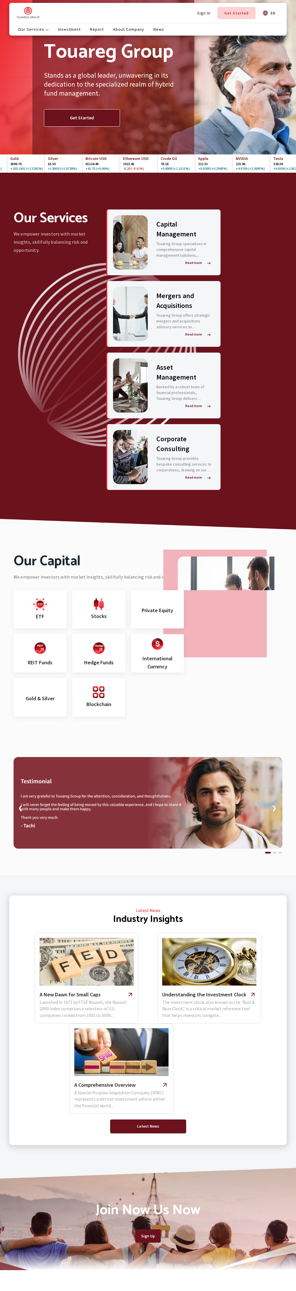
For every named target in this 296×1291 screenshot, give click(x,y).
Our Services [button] (31, 29)
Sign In (203, 13)
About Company (128, 29)
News (158, 29)
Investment (69, 29)
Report (97, 29)
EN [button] (271, 13)
